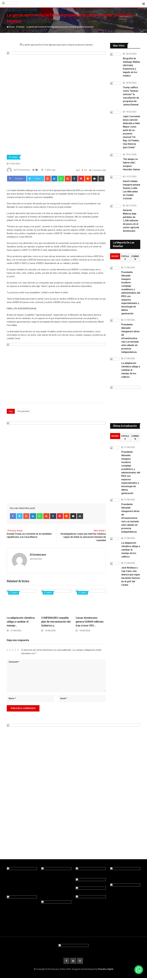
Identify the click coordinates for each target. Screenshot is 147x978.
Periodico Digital (105, 969)
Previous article (15, 530)
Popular (125, 257)
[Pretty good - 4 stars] (15, 650)
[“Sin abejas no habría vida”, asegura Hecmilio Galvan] (115, 157)
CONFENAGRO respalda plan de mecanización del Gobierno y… (55, 621)
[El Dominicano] (36, 170)
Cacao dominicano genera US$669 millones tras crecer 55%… (90, 621)
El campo (20, 27)
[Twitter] (20, 516)
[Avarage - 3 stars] (12, 650)
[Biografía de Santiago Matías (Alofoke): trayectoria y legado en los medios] (115, 57)
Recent (115, 256)
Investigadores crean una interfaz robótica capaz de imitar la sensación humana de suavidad (83, 537)
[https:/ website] (33, 170)
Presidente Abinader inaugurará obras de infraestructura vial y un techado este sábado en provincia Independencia (130, 338)
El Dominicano (38, 554)
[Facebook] (13, 516)
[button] (138, 969)
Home (11, 27)
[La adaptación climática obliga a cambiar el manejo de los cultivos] (114, 361)
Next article (99, 530)
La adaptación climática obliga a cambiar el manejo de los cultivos (130, 370)
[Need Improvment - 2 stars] (9, 650)
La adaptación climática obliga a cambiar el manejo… (21, 621)
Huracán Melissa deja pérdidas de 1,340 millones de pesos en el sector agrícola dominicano (131, 220)
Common (135, 257)
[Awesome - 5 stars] (18, 650)
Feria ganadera (23, 411)
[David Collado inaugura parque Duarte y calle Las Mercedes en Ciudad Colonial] (115, 180)
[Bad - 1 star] (7, 650)
